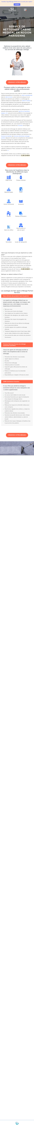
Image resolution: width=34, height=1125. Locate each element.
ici (7, 150)
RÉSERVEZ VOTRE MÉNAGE (17, 82)
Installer (17, 4)
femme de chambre (6, 136)
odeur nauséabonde (27, 95)
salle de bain (8, 97)
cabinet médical (26, 100)
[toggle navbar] (25, 9)
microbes (20, 125)
